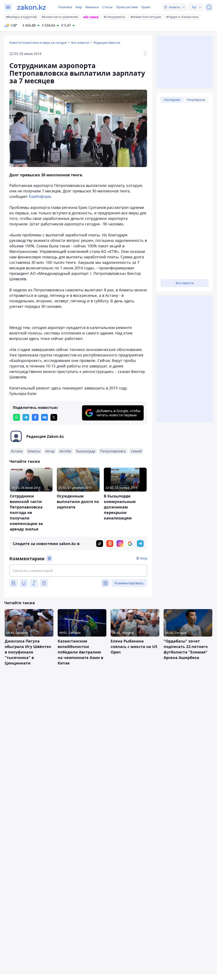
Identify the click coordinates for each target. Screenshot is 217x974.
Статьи (107, 7)
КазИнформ (40, 196)
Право (145, 7)
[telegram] (26, 417)
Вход (143, 558)
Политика (65, 7)
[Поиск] (209, 7)
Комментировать (129, 583)
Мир (78, 7)
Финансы (92, 7)
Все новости (80, 43)
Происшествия (127, 7)
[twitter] (54, 417)
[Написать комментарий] (78, 570)
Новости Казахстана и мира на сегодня (38, 43)
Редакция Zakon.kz (106, 43)
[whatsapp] (16, 417)
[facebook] (35, 417)
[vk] (44, 417)
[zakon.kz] (31, 7)
